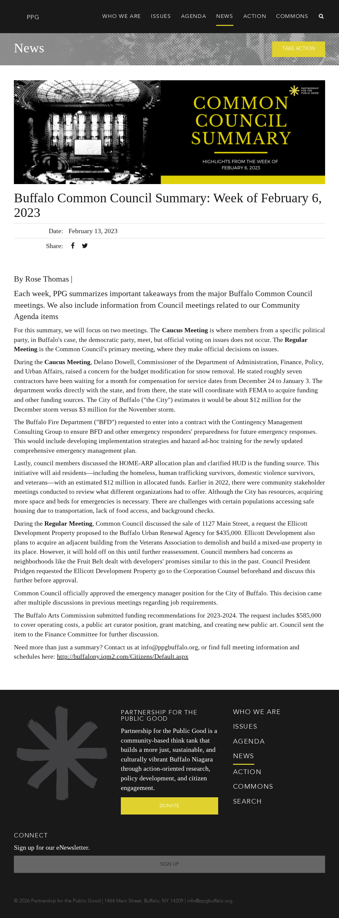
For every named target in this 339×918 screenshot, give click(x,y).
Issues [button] (161, 16)
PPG (31, 18)
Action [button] (254, 16)
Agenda (194, 16)
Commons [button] (292, 16)
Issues (245, 727)
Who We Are (257, 712)
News (224, 16)
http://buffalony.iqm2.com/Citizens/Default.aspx (122, 656)
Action (247, 772)
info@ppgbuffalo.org (209, 901)
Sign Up (169, 864)
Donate (169, 806)
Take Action (298, 48)
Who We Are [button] (121, 16)
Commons (253, 787)
